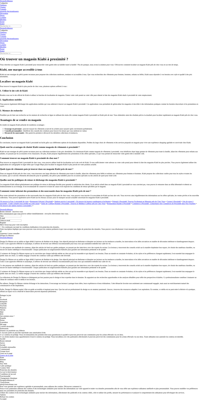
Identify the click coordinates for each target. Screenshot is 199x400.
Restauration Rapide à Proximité (118, 204)
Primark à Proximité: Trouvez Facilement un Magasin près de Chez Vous (138, 201)
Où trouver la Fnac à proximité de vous (14, 201)
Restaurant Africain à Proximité (41, 201)
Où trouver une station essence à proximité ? (16, 206)
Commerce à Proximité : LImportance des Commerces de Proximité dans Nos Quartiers (164, 204)
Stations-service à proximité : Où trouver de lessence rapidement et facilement (82, 201)
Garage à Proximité (174, 201)
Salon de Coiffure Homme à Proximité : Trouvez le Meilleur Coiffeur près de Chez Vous (73, 204)
